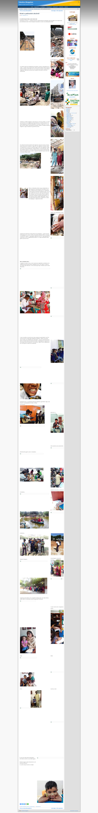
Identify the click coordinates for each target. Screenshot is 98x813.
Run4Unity (68, 121)
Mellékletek (68, 114)
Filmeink (67, 111)
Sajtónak (66, 6)
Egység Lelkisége (69, 115)
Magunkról (36, 6)
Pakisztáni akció (37, 8)
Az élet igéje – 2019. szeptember (57, 10)
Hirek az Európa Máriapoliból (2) (25, 10)
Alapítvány (61, 6)
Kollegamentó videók (72, 55)
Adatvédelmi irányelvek (74, 810)
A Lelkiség (42, 6)
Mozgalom (69, 59)
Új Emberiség (30, 8)
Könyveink (67, 113)
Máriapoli (68, 120)
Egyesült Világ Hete (69, 117)
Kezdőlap (21, 8)
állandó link (38, 806)
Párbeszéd (55, 6)
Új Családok (68, 124)
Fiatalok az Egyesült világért (71, 123)
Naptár (71, 60)
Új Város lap (68, 127)
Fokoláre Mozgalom (26, 2)
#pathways (68, 108)
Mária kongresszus (69, 119)
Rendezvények (68, 116)
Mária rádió (74, 24)
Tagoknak (25, 8)
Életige (67, 110)
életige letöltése (72, 23)
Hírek (32, 6)
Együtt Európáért (69, 118)
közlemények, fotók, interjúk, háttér (72, 90)
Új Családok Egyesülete (70, 125)
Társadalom (49, 6)
